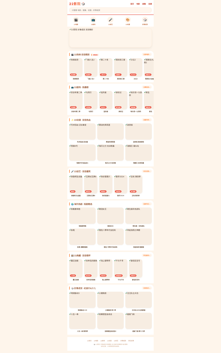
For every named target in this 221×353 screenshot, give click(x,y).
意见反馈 (131, 341)
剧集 (144, 4)
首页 (132, 4)
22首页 (89, 341)
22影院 (75, 4)
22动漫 (109, 341)
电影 (138, 4)
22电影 (96, 341)
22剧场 (102, 341)
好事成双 (123, 341)
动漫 (150, 4)
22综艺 (116, 341)
